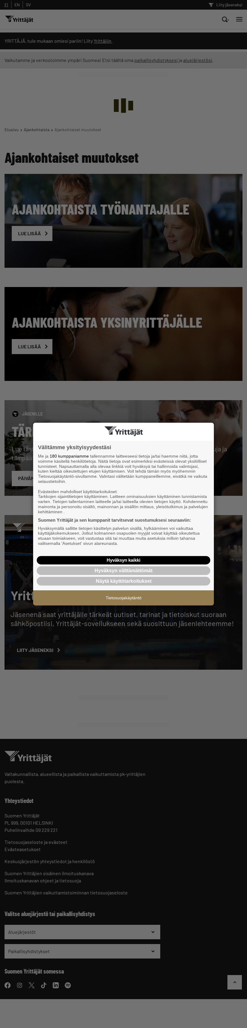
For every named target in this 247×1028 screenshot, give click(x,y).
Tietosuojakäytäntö (124, 597)
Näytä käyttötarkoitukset (124, 581)
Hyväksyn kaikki (123, 560)
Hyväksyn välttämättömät (123, 570)
